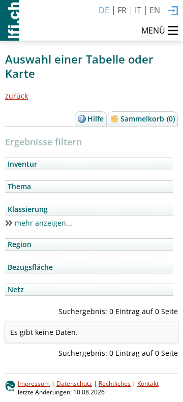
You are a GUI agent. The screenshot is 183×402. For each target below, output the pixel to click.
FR (122, 10)
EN (154, 10)
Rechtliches (115, 383)
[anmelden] (173, 11)
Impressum (34, 383)
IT (138, 10)
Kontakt (148, 383)
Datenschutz (74, 383)
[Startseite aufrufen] (9, 20)
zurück (16, 96)
